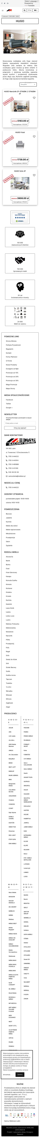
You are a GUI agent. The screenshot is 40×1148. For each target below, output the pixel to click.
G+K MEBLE (27, 759)
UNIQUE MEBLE (26, 968)
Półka (8, 640)
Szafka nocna (11, 675)
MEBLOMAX (12, 960)
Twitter (8, 404)
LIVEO (26, 876)
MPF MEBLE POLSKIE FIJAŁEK (12, 1009)
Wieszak (9, 695)
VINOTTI (26, 973)
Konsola (8, 584)
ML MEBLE (12, 989)
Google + (9, 408)
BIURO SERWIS (13, 775)
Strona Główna (11, 341)
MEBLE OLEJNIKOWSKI (13, 945)
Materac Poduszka (12, 624)
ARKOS (11, 750)
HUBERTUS (27, 818)
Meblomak (12, 956)
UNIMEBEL (27, 963)
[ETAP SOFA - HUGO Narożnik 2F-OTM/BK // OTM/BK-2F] (20, 106)
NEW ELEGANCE (12, 1016)
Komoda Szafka (11, 580)
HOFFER (26, 810)
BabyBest (12, 759)
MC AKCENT (12, 907)
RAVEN (26, 895)
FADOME (26, 727)
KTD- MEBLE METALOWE (28, 859)
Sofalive (26, 930)
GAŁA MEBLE (28, 769)
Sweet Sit (27, 959)
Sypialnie (9, 545)
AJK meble (12, 736)
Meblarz (11, 919)
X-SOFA (26, 994)
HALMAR (26, 794)
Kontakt (8, 353)
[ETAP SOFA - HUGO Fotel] (20, 144)
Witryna (8, 699)
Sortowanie (28, 82)
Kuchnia (8, 600)
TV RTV (8, 687)
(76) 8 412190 (12, 468)
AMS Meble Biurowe (12, 745)
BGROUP (11, 771)
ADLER (11, 727)
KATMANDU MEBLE (27, 836)
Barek (8, 561)
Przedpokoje (10, 537)
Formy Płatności (11, 357)
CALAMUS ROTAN (12, 790)
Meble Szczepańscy (13, 951)
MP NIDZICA (12, 1003)
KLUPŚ (26, 845)
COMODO (12, 804)
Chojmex (11, 800)
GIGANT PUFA (28, 777)
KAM (25, 831)
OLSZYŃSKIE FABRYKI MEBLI (13, 1032)
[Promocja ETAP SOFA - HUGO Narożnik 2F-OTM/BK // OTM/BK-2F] (8, 101)
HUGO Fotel (20, 132)
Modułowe (9, 632)
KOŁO (25, 854)
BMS (10, 779)
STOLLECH (27, 947)
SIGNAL (26, 922)
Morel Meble (12, 993)
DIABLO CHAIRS (11, 817)
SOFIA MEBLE (28, 934)
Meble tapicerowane (13, 530)
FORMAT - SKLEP (27, 745)
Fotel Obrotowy (11, 572)
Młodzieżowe (10, 533)
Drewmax (12, 831)
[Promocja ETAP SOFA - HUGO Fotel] (8, 140)
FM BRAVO (27, 740)
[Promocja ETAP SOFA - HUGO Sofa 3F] (8, 178)
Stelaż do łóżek (11, 659)
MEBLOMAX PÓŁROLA (12, 965)
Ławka (8, 612)
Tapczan (9, 679)
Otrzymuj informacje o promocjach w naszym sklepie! (18, 418)
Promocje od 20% (12, 376)
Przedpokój (10, 644)
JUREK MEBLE (28, 827)
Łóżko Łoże (10, 616)
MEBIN (11, 915)
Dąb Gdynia (12, 812)
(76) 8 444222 (13, 456)
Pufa (7, 648)
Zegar (8, 707)
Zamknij (20, 1074)
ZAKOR (26, 998)
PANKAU (11, 1046)
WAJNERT (27, 982)
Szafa (8, 671)
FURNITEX (27, 754)
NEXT (10, 1021)
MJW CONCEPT (12, 983)
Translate (31, 5)
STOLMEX (27, 955)
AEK (10, 732)
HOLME (26, 814)
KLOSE (26, 841)
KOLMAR (26, 849)
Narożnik (9, 636)
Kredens (9, 592)
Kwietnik (9, 604)
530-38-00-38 (13, 472)
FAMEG (26, 732)
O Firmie (9, 361)
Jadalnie (9, 518)
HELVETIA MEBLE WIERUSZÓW (28, 800)
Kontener (9, 588)
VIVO (25, 978)
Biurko (8, 565)
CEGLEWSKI (12, 796)
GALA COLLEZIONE (28, 764)
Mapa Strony (10, 388)
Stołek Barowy (11, 667)
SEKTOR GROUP (26, 912)
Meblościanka (11, 628)
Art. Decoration (13, 754)
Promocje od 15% (12, 373)
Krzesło (8, 596)
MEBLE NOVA (13, 934)
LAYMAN (26, 864)
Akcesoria (9, 557)
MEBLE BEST (13, 923)
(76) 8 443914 (12, 460)
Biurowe (9, 514)
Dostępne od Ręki (12, 369)
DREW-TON (12, 827)
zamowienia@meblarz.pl (16, 476)
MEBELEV (12, 911)
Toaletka (9, 683)
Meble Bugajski (11, 928)
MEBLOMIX (12, 970)
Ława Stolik (10, 608)
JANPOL (26, 823)
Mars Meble (12, 892)
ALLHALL (12, 740)
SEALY (26, 907)
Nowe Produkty (11, 365)
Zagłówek (9, 703)
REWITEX (26, 903)
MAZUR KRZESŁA (12, 901)
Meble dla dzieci (11, 526)
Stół (7, 663)
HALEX (26, 790)
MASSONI (12, 896)
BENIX (10, 763)
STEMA (26, 938)
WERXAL (26, 990)
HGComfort (27, 806)
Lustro (8, 620)
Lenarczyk (27, 868)
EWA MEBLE (12, 843)
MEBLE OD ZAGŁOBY (12, 939)
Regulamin (9, 349)
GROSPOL (27, 785)
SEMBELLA (27, 918)
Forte (25, 750)
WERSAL (26, 986)
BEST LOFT (12, 767)
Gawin (26, 773)
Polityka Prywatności (13, 345)
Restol (26, 899)
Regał (8, 651)
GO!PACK (26, 781)
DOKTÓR (11, 823)
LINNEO (26, 872)
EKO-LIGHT (12, 835)
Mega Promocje (11, 384)
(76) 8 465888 (13, 464)
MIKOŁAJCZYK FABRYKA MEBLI (13, 976)
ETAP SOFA (12, 839)
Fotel (7, 568)
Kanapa (8, 576)
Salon (8, 541)
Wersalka (9, 691)
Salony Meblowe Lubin (12, 1121)
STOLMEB (27, 951)
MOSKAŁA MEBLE (12, 998)
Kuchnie (8, 522)
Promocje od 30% (12, 380)
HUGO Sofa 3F (20, 171)
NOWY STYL (13, 1025)
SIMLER (26, 926)
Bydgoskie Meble (12, 784)
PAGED (11, 1042)
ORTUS (11, 1038)
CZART (11, 808)
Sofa (7, 655)
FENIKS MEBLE (28, 736)
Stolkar (26, 942)
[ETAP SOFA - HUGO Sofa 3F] (20, 183)
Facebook (9, 400)
